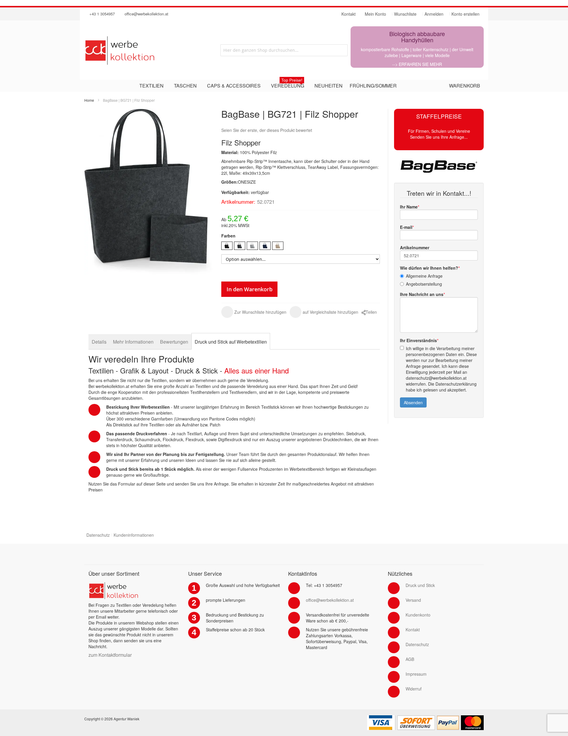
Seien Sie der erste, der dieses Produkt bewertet (266, 130)
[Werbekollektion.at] (143, 50)
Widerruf (414, 689)
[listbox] (300, 246)
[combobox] (284, 50)
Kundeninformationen (134, 535)
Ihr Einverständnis (418, 340)
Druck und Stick (420, 585)
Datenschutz (98, 535)
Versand (413, 600)
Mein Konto (375, 14)
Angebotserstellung (424, 284)
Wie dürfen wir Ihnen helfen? (429, 268)
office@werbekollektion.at (146, 14)
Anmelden (434, 14)
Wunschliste (405, 14)
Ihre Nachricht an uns (421, 294)
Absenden (413, 402)
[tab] (99, 341)
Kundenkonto (418, 615)
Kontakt (413, 630)
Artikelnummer (414, 247)
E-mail (406, 227)
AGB (410, 659)
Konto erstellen (465, 14)
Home (89, 100)
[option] (227, 246)
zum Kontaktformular (110, 654)
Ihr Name (409, 207)
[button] (253, 312)
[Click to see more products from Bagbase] (439, 166)
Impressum (416, 674)
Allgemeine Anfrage (424, 276)
